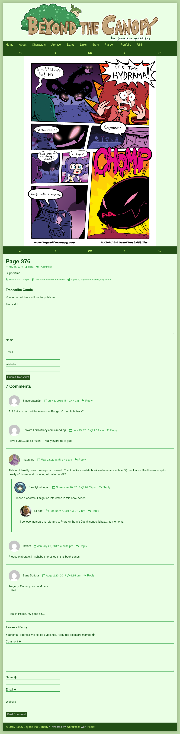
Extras (70, 44)
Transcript (12, 304)
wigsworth (105, 279)
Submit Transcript (18, 377)
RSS (140, 44)
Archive (56, 44)
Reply (89, 401)
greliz (31, 266)
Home (9, 44)
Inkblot (91, 727)
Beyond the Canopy (19, 279)
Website (11, 364)
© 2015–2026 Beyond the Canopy (27, 727)
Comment (14, 641)
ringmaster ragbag (90, 279)
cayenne (75, 279)
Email (9, 352)
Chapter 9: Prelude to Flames (50, 279)
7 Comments (46, 266)
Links (83, 44)
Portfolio (126, 44)
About (22, 44)
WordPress (73, 727)
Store (95, 44)
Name (9, 340)
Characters (39, 44)
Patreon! (110, 44)
